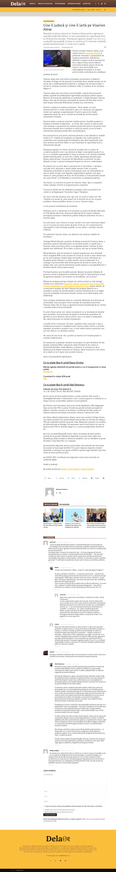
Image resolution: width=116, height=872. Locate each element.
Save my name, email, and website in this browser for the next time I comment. (73, 806)
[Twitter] (102, 3)
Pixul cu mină (90, 9)
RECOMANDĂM (64, 504)
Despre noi (86, 3)
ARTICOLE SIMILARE (50, 504)
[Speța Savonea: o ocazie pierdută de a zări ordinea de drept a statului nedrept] (53, 515)
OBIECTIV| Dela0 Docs (45, 3)
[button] (105, 9)
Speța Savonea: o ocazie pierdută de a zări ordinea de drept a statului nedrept (52, 525)
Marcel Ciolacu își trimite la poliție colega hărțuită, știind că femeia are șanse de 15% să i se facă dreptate (96, 525)
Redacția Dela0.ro (54, 47)
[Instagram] (98, 3)
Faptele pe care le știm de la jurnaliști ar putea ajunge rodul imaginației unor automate (73, 525)
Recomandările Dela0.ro (79, 9)
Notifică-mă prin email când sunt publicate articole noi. (59, 812)
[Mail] (60, 493)
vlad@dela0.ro (64, 855)
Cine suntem (13, 870)
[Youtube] (105, 3)
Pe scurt (98, 9)
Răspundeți (50, 562)
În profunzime (60, 3)
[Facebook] (95, 3)
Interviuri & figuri (74, 3)
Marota (32, 3)
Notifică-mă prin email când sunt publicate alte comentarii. (60, 810)
